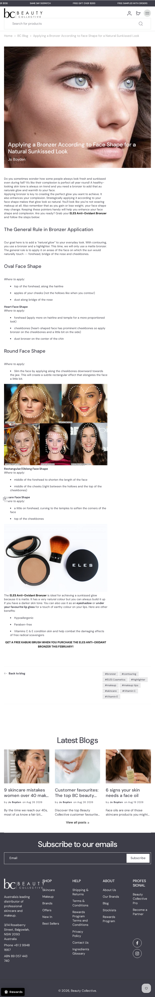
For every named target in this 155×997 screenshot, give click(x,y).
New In (47, 917)
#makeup (110, 685)
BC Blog (22, 36)
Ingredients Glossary (80, 951)
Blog (106, 904)
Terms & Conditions (80, 903)
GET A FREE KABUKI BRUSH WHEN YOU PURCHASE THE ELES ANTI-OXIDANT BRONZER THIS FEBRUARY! (55, 644)
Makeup (48, 897)
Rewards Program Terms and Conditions (80, 918)
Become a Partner (140, 912)
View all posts (76, 822)
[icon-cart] (138, 13)
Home (8, 36)
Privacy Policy (77, 934)
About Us (109, 890)
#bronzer (110, 674)
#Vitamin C (129, 691)
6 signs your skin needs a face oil (123, 792)
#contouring (129, 674)
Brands (47, 904)
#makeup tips (130, 685)
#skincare (111, 691)
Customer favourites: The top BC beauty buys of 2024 (76, 792)
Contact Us (80, 943)
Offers (46, 910)
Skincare (48, 890)
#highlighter (138, 679)
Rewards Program (109, 919)
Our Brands (111, 897)
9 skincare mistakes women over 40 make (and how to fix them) (26, 792)
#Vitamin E (111, 696)
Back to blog (17, 673)
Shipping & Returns (80, 892)
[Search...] (140, 23)
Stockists (109, 910)
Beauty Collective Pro (140, 899)
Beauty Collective (83, 991)
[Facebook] (137, 943)
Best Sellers (50, 924)
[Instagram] (137, 953)
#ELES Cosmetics (115, 679)
